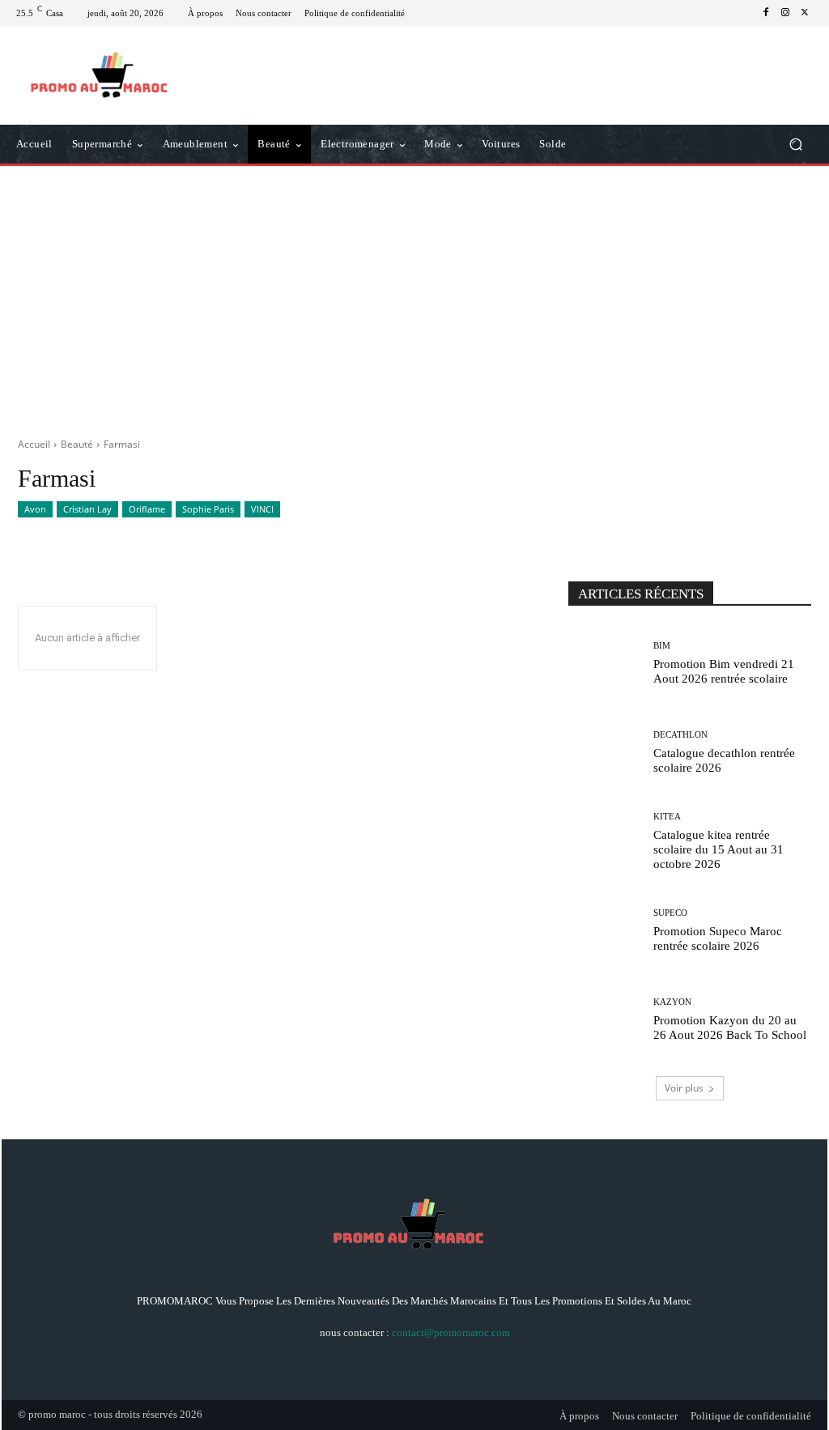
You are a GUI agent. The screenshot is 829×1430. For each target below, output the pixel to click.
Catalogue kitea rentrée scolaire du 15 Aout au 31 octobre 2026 (718, 849)
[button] (795, 145)
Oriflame (147, 509)
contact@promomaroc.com (451, 1332)
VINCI (262, 509)
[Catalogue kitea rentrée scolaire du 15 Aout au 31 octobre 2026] (604, 841)
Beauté (77, 444)
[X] (804, 13)
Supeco (670, 913)
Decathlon (680, 734)
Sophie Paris (208, 509)
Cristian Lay (87, 509)
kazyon (672, 1002)
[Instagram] (785, 13)
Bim (661, 645)
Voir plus (684, 1088)
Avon (35, 509)
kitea (667, 816)
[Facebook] (766, 13)
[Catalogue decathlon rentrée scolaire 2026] (604, 752)
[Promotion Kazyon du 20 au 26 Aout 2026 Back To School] (604, 1019)
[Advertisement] (414, 295)
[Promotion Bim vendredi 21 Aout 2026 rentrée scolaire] (604, 663)
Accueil (34, 444)
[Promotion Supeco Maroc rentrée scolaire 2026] (604, 930)
